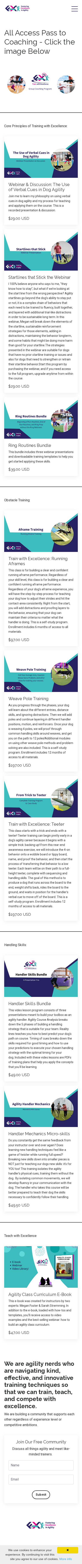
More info (65, 1559)
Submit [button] (41, 1495)
